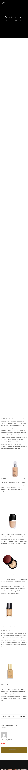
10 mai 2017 (14, 20)
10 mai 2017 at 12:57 (5, 740)
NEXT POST (22, 716)
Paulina (7, 20)
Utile (21, 20)
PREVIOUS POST (6, 716)
